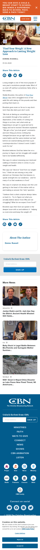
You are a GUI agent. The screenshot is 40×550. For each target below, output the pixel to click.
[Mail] (15, 75)
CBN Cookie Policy (28, 529)
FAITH (20, 431)
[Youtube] (9, 507)
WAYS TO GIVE (20, 436)
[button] (34, 19)
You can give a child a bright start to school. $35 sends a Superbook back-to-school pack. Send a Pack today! (17, 8)
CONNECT (20, 440)
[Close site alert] (36, 7)
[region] (20, 533)
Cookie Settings (20, 533)
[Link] (20, 75)
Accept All (20, 546)
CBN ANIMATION (20, 453)
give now (26, 19)
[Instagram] (23, 507)
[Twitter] (10, 75)
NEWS (20, 444)
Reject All (20, 540)
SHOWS (20, 449)
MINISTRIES (20, 427)
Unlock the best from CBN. (17, 259)
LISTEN (20, 457)
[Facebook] (4, 75)
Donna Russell (10, 59)
